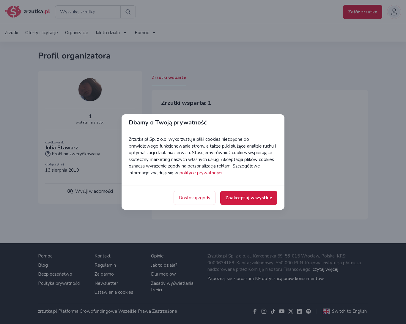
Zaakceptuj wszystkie (248, 198)
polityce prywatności (201, 173)
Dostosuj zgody (194, 198)
